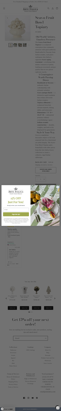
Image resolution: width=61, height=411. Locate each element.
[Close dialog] (57, 187)
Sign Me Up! (16, 214)
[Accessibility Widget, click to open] (2, 408)
